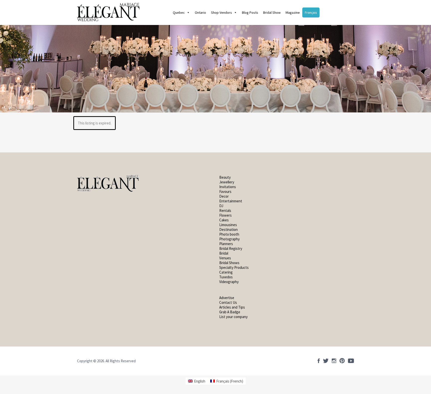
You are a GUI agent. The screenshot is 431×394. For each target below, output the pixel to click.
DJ (221, 205)
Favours (225, 191)
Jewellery (226, 182)
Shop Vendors (221, 12)
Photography (229, 239)
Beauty (225, 177)
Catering (226, 272)
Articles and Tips (232, 307)
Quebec (179, 12)
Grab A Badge (229, 312)
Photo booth (229, 234)
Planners (226, 243)
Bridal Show (272, 12)
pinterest (342, 361)
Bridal (223, 253)
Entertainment (230, 201)
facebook (319, 361)
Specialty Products (234, 267)
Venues (225, 258)
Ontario (200, 12)
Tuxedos (226, 277)
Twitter (325, 361)
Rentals (225, 210)
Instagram (334, 361)
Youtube (351, 361)
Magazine (293, 12)
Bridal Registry (230, 248)
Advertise (226, 297)
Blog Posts (250, 12)
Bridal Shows (229, 262)
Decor (224, 196)
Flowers (225, 215)
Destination (228, 229)
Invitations (227, 186)
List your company (233, 316)
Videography (229, 281)
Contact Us (228, 302)
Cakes (224, 220)
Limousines (228, 224)
